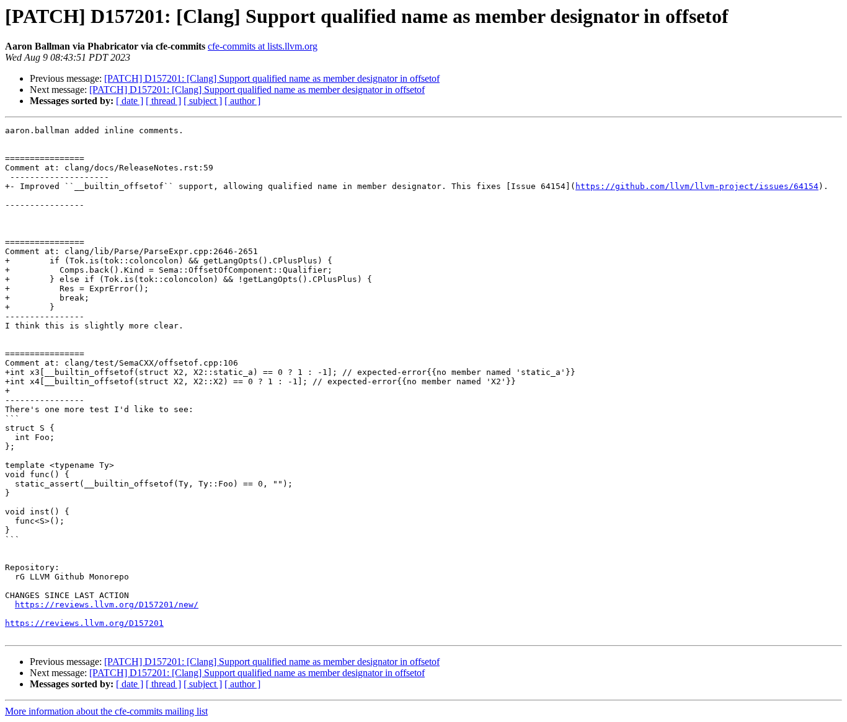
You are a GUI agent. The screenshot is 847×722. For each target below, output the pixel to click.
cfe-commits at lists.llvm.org (262, 46)
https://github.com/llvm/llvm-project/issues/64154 (696, 186)
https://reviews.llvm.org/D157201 (84, 623)
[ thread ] (163, 100)
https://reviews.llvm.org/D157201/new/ (106, 604)
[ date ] (129, 100)
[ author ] (242, 100)
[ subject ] (203, 100)
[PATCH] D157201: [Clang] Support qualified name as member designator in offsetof (272, 78)
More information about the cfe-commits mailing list (106, 711)
